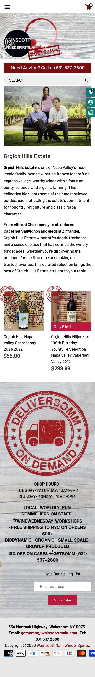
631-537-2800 (70, 67)
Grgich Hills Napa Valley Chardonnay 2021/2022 (20, 342)
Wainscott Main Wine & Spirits (63, 645)
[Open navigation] (7, 7)
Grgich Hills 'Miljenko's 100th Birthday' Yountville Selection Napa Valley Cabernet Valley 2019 (70, 349)
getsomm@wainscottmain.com (49, 632)
